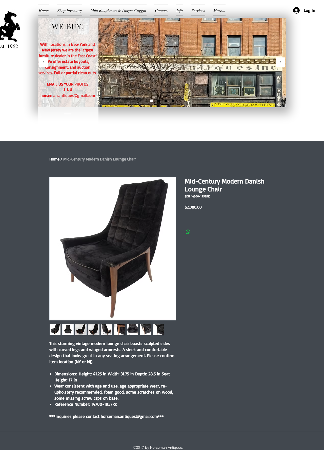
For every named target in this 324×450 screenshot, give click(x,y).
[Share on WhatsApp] (188, 232)
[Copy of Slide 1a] (166, 101)
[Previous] (43, 62)
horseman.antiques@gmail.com (67, 95)
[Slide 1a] (158, 101)
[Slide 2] (151, 101)
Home (54, 158)
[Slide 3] (173, 101)
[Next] (280, 62)
